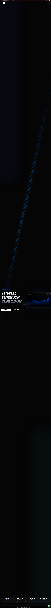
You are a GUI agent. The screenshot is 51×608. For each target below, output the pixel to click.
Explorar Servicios (17, 309)
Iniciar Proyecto (5, 309)
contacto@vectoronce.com (13, 0)
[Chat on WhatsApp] (49, 606)
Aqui (49, 0)
